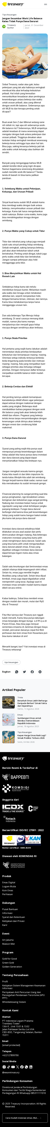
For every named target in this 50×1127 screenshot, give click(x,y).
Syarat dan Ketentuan (13, 917)
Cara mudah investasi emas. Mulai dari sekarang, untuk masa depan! (22, 1118)
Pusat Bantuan (10, 909)
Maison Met (8, 943)
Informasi (7, 913)
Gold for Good (9, 958)
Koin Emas (7, 890)
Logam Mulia (9, 886)
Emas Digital (8, 882)
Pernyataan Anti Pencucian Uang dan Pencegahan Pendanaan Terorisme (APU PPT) (23, 995)
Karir (4, 925)
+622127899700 (10, 1055)
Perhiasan (7, 894)
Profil (5, 981)
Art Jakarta (7, 939)
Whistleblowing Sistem (14, 1001)
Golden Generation (12, 966)
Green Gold (8, 962)
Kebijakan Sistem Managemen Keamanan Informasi (23, 987)
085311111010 (38, 1093)
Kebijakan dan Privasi (13, 921)
